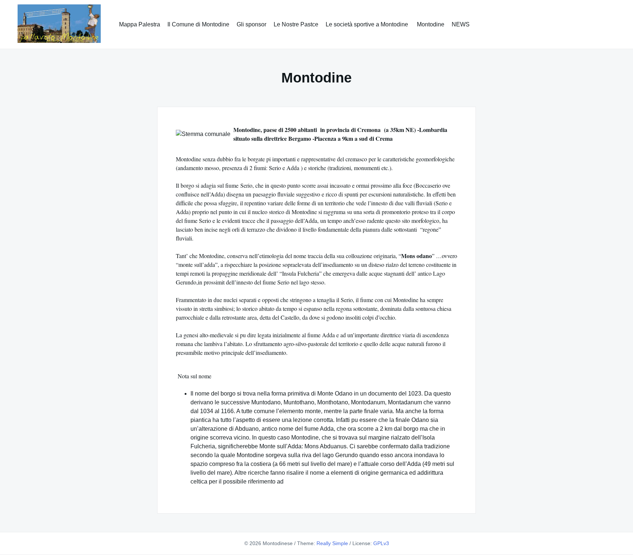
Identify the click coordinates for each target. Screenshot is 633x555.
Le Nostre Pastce (296, 24)
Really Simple (332, 543)
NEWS (461, 24)
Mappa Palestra (139, 24)
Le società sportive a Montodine (368, 24)
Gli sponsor (251, 24)
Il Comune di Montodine (198, 24)
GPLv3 (381, 543)
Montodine (430, 24)
